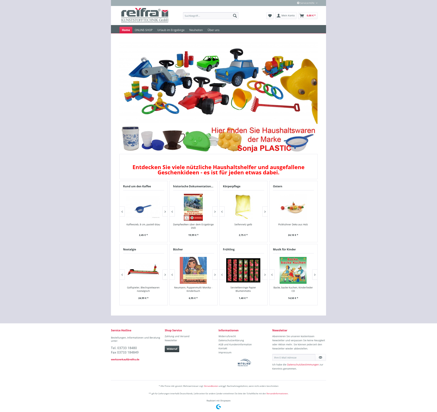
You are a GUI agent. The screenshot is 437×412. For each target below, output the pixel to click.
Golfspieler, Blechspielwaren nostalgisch (143, 289)
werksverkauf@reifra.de (125, 359)
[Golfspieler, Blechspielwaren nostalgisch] (143, 270)
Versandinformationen (277, 393)
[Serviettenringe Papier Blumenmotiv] (243, 270)
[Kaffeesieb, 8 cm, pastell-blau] (143, 207)
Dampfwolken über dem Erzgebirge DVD (193, 226)
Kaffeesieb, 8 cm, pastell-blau (143, 224)
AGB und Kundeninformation (235, 344)
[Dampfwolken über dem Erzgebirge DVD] (193, 207)
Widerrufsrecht (227, 336)
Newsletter (171, 340)
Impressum (224, 352)
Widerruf (172, 348)
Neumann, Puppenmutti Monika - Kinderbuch (193, 289)
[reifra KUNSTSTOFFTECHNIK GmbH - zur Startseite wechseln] (144, 15)
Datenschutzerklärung (231, 340)
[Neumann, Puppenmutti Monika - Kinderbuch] (193, 270)
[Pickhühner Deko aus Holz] (293, 207)
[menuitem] (210, 15)
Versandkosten (211, 386)
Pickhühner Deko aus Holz (293, 224)
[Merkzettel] (270, 15)
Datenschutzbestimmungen (303, 364)
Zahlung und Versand (177, 336)
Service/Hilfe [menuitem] (307, 3)
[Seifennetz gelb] (243, 207)
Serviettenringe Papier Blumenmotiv (243, 289)
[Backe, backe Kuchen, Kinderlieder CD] (293, 270)
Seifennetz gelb (243, 224)
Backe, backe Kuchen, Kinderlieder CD (293, 289)
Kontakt (222, 348)
